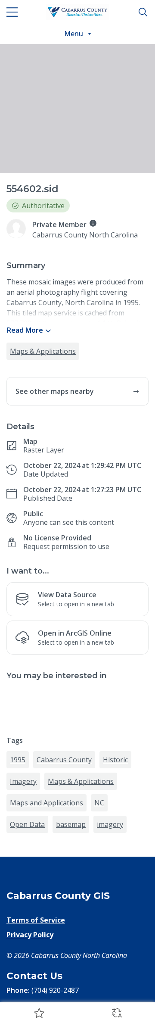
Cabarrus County (64, 759)
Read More (25, 330)
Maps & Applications (43, 351)
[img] (93, 223)
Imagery (23, 781)
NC (99, 803)
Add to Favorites (39, 1012)
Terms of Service (35, 920)
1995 (17, 759)
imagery (110, 824)
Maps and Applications (46, 803)
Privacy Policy (29, 934)
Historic (115, 759)
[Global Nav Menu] (12, 12)
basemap (71, 824)
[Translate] (116, 1012)
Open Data (27, 824)
